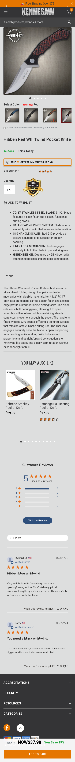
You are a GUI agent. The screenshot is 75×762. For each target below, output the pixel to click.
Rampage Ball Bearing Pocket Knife (54, 406)
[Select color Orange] (50, 115)
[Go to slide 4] (41, 98)
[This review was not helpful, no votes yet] (64, 609)
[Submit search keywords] (69, 21)
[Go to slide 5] (45, 98)
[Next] (67, 6)
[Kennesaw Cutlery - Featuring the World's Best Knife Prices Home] (38, 12)
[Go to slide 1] (30, 98)
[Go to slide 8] (47, 441)
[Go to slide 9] (50, 441)
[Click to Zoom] (37, 61)
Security (10, 693)
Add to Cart (38, 754)
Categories (12, 713)
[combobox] (37, 22)
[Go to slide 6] (39, 441)
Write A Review (37, 520)
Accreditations (16, 683)
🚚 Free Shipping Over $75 (37, 3)
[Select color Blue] (12, 115)
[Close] (71, 3)
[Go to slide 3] (38, 98)
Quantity (8, 180)
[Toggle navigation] (5, 12)
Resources (12, 703)
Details (8, 276)
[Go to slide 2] (34, 98)
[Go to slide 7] (43, 441)
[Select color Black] (31, 115)
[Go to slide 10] (54, 441)
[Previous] (6, 6)
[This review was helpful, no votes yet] (58, 609)
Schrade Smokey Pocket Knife (17, 406)
